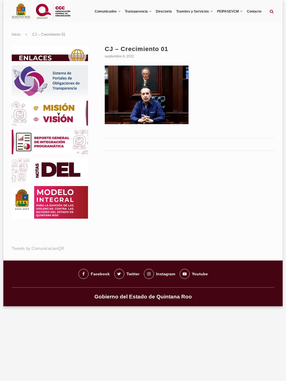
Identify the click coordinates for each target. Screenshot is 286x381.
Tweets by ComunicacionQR (38, 248)
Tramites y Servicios (192, 11)
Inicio (16, 34)
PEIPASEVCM (228, 11)
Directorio (164, 11)
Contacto (254, 11)
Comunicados (106, 11)
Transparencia (136, 11)
